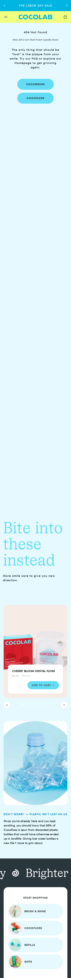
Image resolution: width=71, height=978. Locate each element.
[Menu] (10, 17)
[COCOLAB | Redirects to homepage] (36, 17)
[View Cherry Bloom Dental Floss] (35, 651)
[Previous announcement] (4, 6)
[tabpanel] (35, 656)
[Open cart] (65, 17)
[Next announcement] (66, 6)
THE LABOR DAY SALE (35, 5)
